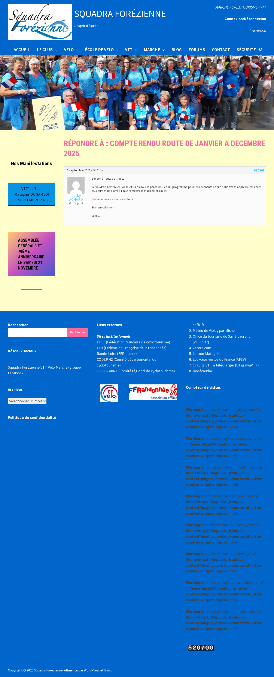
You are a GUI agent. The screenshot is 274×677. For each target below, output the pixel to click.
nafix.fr (198, 324)
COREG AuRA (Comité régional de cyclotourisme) (136, 370)
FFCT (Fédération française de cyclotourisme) (133, 342)
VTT (129, 49)
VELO (69, 49)
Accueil (22, 49)
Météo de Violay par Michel (214, 330)
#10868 (259, 170)
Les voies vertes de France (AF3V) (219, 359)
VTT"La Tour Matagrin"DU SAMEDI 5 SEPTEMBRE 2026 (31, 194)
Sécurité (246, 49)
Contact (221, 49)
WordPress (92, 670)
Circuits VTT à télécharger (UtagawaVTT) (226, 365)
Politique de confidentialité (32, 417)
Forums (197, 49)
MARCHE (152, 49)
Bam (107, 670)
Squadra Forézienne (120, 13)
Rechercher (18, 324)
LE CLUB (45, 49)
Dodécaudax (203, 370)
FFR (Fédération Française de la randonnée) (132, 347)
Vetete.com (202, 347)
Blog (176, 49)
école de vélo (99, 49)
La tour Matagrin (206, 353)
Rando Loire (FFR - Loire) (117, 353)
